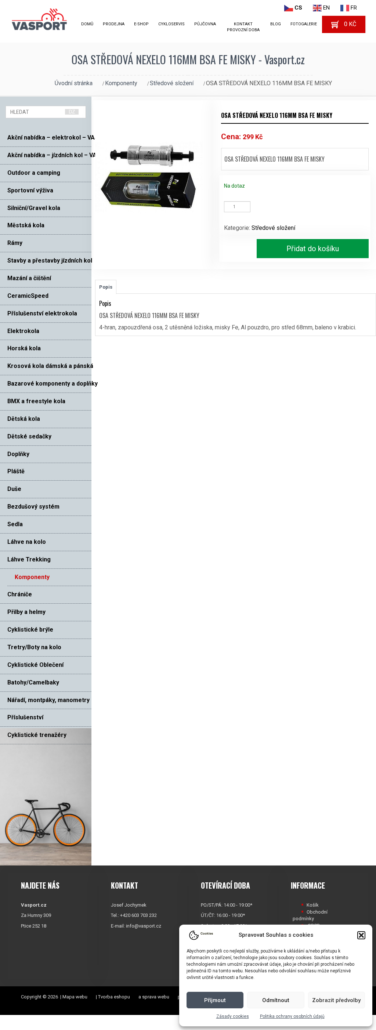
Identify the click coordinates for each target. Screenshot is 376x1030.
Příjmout (215, 1000)
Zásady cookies (232, 1016)
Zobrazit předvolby (336, 1000)
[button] (361, 935)
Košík (313, 905)
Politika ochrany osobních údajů (292, 1016)
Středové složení (172, 83)
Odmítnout (275, 1000)
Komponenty (121, 83)
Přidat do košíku (312, 248)
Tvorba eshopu (114, 997)
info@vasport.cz (143, 926)
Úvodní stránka (74, 83)
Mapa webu (74, 997)
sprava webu (155, 997)
